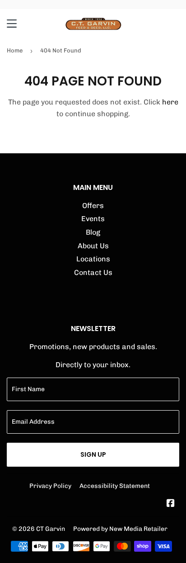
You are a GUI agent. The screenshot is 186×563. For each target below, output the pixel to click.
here (170, 102)
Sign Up (93, 454)
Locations (93, 259)
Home (15, 50)
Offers (93, 205)
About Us (93, 245)
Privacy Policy (50, 485)
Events (93, 218)
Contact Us (93, 272)
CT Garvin (50, 528)
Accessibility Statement (114, 485)
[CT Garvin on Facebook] (171, 504)
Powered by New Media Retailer (120, 528)
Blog (93, 232)
